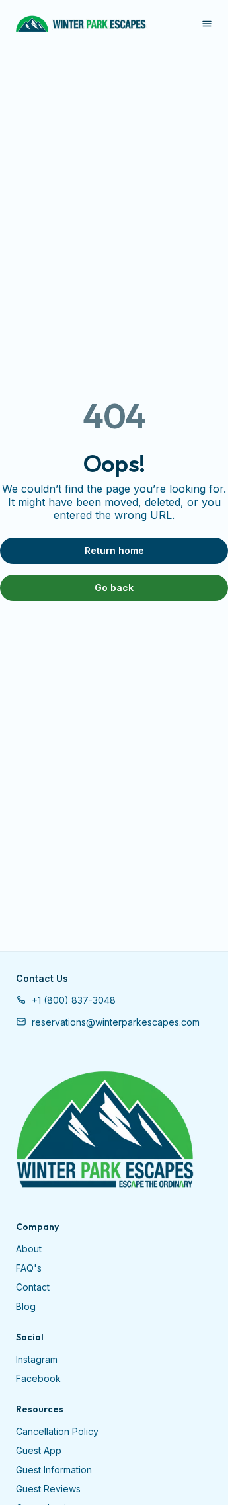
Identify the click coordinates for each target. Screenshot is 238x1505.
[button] (66, 1000)
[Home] (105, 1130)
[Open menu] (207, 24)
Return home (114, 550)
